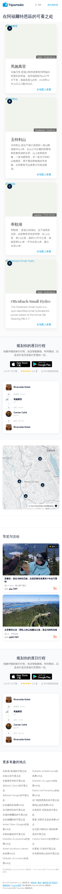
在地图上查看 (44, 89)
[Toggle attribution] (56, 506)
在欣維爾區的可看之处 (14, 819)
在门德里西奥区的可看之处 (45, 800)
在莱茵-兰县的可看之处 (44, 848)
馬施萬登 (18, 66)
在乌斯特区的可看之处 (14, 810)
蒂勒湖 (16, 224)
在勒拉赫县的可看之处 (14, 834)
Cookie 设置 (16, 885)
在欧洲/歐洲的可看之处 (15, 771)
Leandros (38, 215)
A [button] (25, 496)
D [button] (19, 481)
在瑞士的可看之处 (12, 776)
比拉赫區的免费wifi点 (13, 805)
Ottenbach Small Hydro (30, 301)
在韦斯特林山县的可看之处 (45, 853)
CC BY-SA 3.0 (49, 57)
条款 (39, 883)
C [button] (42, 485)
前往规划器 (53, 5)
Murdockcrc (40, 130)
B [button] (40, 458)
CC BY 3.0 (51, 130)
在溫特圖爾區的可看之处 (15, 814)
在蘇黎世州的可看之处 (14, 780)
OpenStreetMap (37, 505)
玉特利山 (18, 139)
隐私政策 (6, 885)
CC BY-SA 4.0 (49, 292)
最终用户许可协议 (50, 883)
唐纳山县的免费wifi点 (43, 805)
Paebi (40, 57)
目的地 (33, 883)
